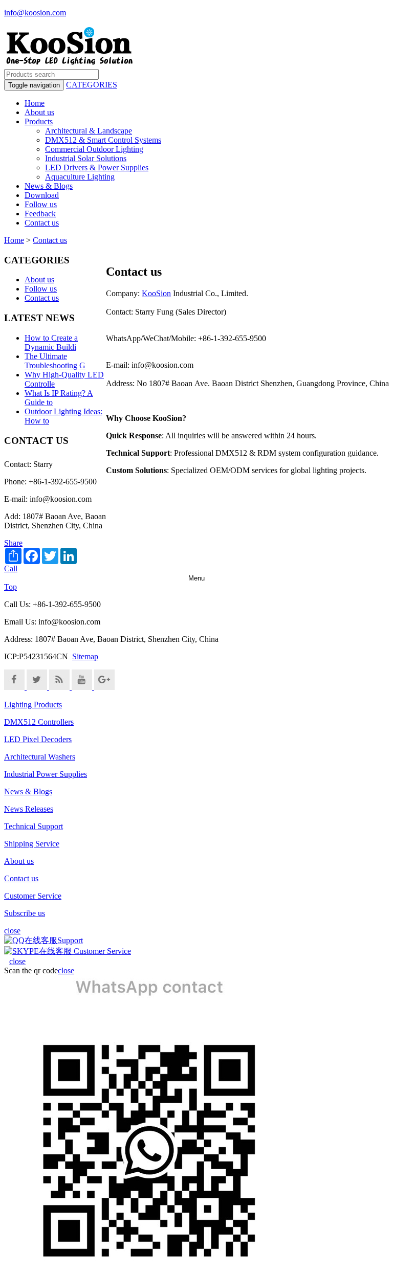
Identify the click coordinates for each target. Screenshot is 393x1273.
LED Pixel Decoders (38, 739)
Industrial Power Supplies (45, 774)
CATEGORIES (91, 84)
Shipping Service (31, 843)
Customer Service (32, 895)
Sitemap (85, 656)
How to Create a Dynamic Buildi (51, 342)
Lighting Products (33, 704)
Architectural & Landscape (88, 130)
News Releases (28, 809)
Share (13, 543)
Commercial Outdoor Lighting (94, 149)
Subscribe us (24, 913)
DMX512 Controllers (39, 722)
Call (10, 568)
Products (39, 121)
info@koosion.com (35, 12)
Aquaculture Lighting (80, 176)
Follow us (41, 204)
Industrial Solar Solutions (85, 158)
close (17, 961)
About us (39, 112)
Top (10, 587)
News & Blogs (49, 186)
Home (35, 103)
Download (42, 195)
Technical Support (33, 826)
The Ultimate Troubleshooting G (55, 361)
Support (70, 940)
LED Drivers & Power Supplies (96, 167)
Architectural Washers (39, 756)
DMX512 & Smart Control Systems (103, 140)
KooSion (156, 293)
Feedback (40, 213)
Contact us (42, 222)
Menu (196, 578)
